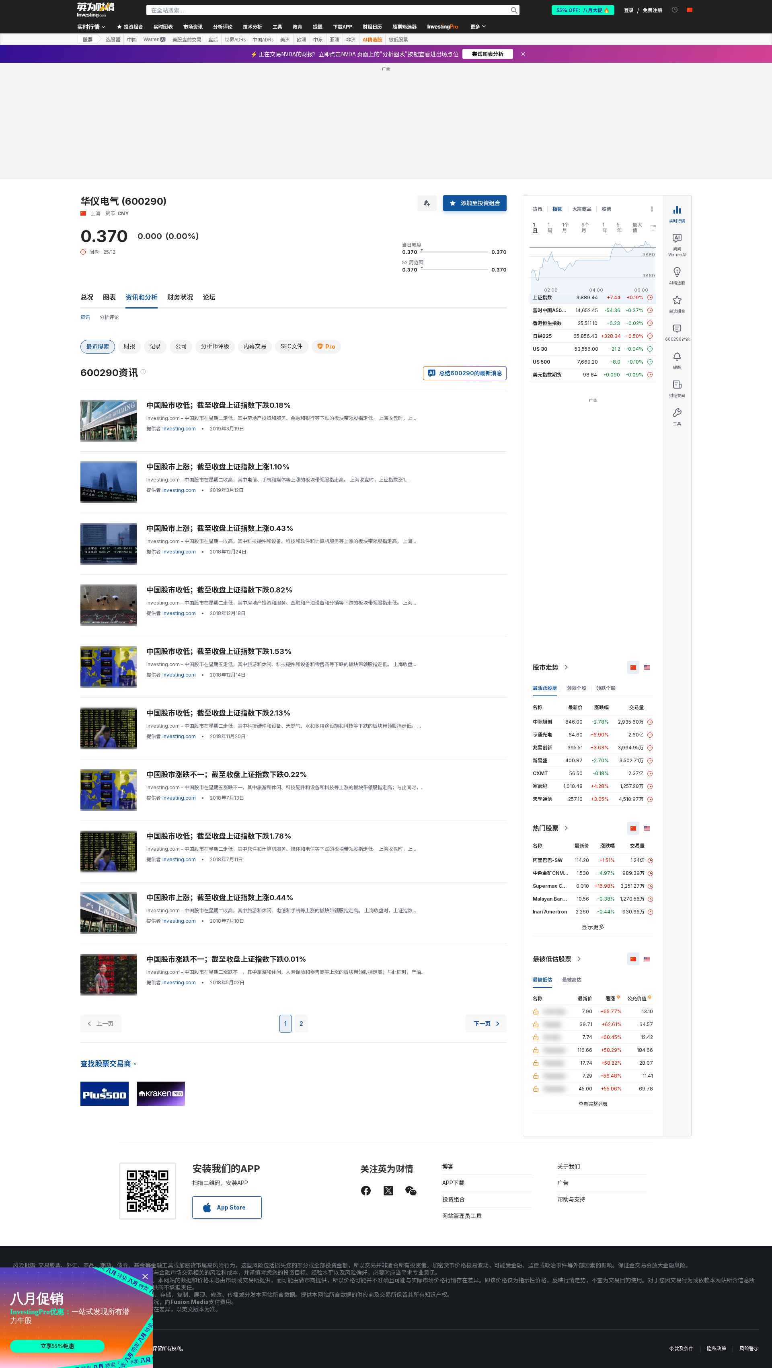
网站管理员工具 (462, 1215)
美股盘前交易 (186, 39)
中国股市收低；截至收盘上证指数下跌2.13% (218, 713)
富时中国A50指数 (552, 310)
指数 (557, 209)
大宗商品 (581, 209)
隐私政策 (716, 1348)
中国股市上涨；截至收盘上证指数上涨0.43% (220, 528)
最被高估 (571, 980)
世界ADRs (235, 39)
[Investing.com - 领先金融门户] (95, 10)
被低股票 (398, 39)
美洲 (285, 39)
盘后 (213, 39)
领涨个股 (576, 688)
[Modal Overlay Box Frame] (76, 1317)
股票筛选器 (404, 26)
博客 (448, 1166)
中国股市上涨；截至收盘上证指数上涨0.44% (220, 897)
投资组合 (453, 1199)
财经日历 (372, 26)
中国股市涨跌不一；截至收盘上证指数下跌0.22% (226, 774)
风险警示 (749, 1348)
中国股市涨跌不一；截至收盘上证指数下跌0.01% (226, 959)
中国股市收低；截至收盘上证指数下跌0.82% (219, 590)
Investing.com (179, 429)
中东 (318, 39)
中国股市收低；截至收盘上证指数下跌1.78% (219, 836)
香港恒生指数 (547, 323)
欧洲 (301, 39)
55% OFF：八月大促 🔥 (583, 9)
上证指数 (542, 297)
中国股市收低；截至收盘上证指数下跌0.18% (218, 405)
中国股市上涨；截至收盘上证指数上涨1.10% (218, 467)
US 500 (541, 362)
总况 (86, 297)
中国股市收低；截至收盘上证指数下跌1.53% (219, 651)
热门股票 (545, 828)
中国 (132, 39)
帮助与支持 (571, 1199)
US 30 (540, 349)
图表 (109, 297)
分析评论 (109, 317)
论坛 (209, 297)
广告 (563, 1182)
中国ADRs (263, 39)
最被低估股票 (552, 959)
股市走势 (545, 667)
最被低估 (542, 980)
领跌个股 (606, 688)
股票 (87, 39)
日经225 (542, 336)
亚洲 (334, 39)
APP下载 (453, 1182)
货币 (537, 209)
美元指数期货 (547, 375)
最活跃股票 (545, 688)
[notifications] (675, 10)
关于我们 (568, 1166)
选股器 (113, 39)
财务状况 (180, 297)
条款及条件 (681, 1348)
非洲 (351, 39)
